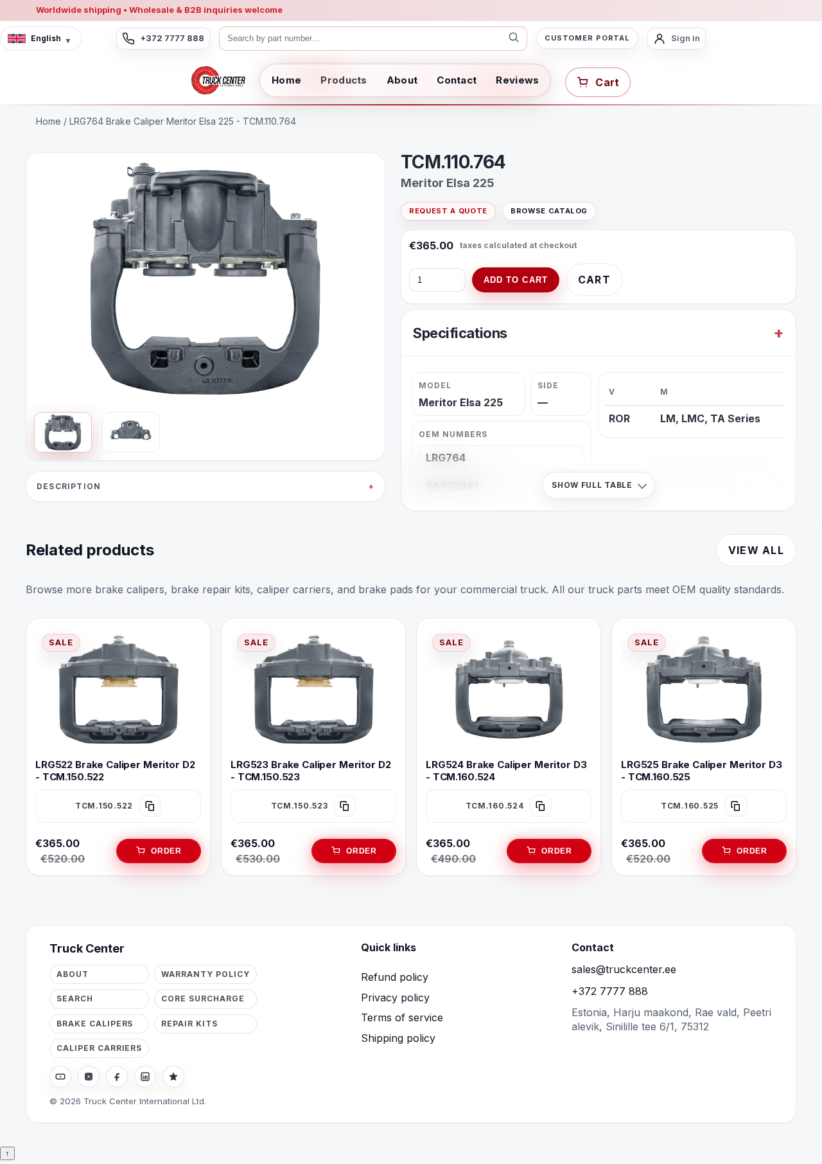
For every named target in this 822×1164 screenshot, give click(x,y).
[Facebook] (117, 1077)
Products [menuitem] (343, 80)
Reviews (517, 80)
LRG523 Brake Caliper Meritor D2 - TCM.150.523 (310, 770)
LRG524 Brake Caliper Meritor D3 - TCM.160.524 (506, 770)
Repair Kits (189, 1023)
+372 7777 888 (610, 991)
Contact (457, 80)
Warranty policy (205, 974)
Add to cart (516, 280)
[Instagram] (89, 1077)
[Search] (513, 38)
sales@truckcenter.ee (624, 969)
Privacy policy (395, 997)
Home (286, 80)
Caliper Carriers (99, 1048)
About (402, 80)
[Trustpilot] (173, 1077)
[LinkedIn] (145, 1077)
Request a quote (448, 210)
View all (756, 550)
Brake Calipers (95, 1023)
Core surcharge (202, 998)
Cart (594, 279)
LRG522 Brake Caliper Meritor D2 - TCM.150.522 (115, 770)
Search (75, 998)
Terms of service (402, 1017)
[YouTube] (60, 1077)
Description (69, 486)
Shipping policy (398, 1038)
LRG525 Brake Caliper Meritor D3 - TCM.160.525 (701, 770)
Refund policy (394, 977)
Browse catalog (549, 210)
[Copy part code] (150, 806)
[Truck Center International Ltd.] (218, 80)
